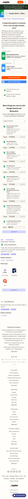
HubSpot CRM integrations (14, 377)
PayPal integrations (14, 380)
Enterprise (6, 478)
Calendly (14, 414)
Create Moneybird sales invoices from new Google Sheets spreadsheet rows (14, 339)
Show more (14, 385)
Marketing (14, 441)
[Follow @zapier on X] (14, 471)
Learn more (6, 254)
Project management (14, 431)
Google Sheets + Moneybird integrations (13, 18)
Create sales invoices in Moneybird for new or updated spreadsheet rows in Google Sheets (14, 335)
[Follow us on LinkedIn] (11, 471)
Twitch (14, 412)
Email (14, 436)
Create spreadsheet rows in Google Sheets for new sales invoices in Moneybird (14, 331)
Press (21, 476)
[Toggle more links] (14, 351)
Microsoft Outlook (14, 419)
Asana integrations (14, 382)
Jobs (25, 476)
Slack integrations (14, 372)
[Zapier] (6, 2)
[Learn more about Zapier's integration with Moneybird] (2, 301)
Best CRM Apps (14, 456)
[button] (14, 81)
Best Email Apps (14, 453)
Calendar (14, 434)
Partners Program (14, 481)
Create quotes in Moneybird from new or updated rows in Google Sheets (14, 348)
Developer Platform (14, 476)
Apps (2, 239)
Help (14, 254)
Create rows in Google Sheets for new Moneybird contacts (14, 343)
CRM (14, 438)
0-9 (2, 359)
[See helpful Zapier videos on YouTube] (17, 471)
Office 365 (14, 402)
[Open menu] (25, 2)
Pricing (3, 476)
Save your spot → (19, 8)
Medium (14, 421)
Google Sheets (10, 239)
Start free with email (14, 77)
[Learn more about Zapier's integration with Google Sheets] (2, 244)
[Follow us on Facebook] (8, 471)
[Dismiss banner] (26, 7)
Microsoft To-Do (14, 416)
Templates (12, 478)
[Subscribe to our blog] (20, 471)
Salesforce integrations (14, 375)
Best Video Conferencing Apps (14, 451)
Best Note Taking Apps (14, 458)
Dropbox (14, 392)
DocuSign (14, 397)
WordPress (14, 399)
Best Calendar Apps (14, 460)
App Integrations (20, 478)
